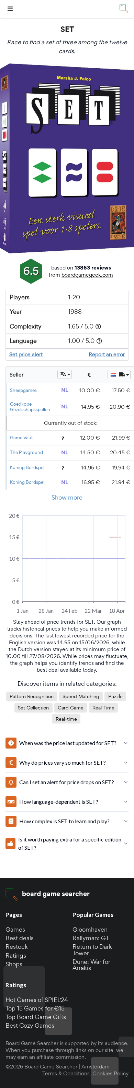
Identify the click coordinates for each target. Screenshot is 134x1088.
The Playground (26, 452)
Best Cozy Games (29, 1025)
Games (15, 929)
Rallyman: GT (90, 938)
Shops (13, 964)
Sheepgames (23, 390)
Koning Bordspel (27, 467)
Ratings (15, 955)
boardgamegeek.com (87, 274)
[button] (11, 9)
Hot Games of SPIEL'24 (36, 1000)
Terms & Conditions (66, 1073)
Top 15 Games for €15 (35, 1008)
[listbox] (65, 374)
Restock (16, 946)
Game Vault (22, 438)
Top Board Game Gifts (35, 1017)
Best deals (19, 938)
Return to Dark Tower (92, 950)
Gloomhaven (90, 929)
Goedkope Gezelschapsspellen (30, 407)
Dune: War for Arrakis (91, 965)
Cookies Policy (110, 1073)
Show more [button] (67, 497)
